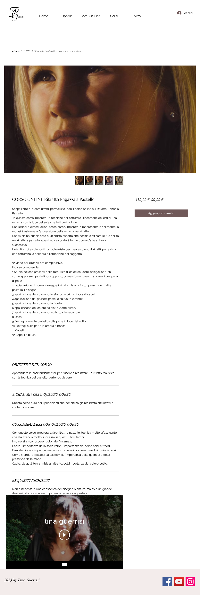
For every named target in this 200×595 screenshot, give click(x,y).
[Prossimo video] (115, 528)
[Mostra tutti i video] (64, 565)
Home (16, 51)
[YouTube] (179, 581)
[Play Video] (64, 534)
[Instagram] (190, 581)
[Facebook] (167, 581)
